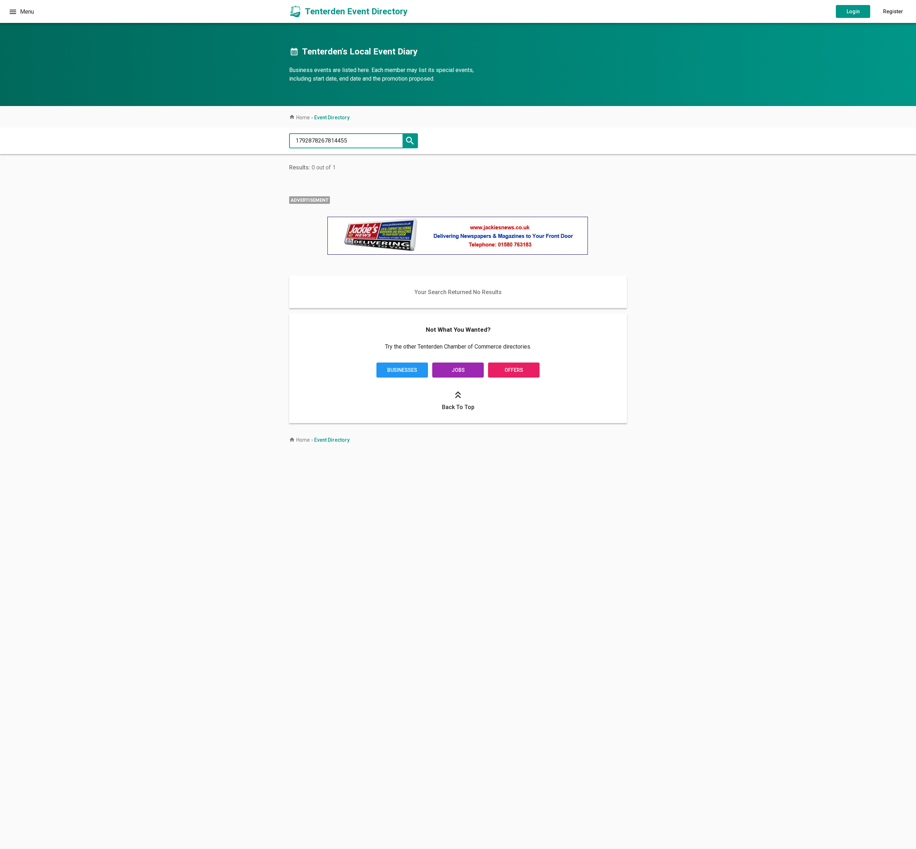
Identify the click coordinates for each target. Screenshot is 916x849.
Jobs (458, 370)
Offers (514, 370)
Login (853, 11)
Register (893, 11)
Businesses (402, 370)
